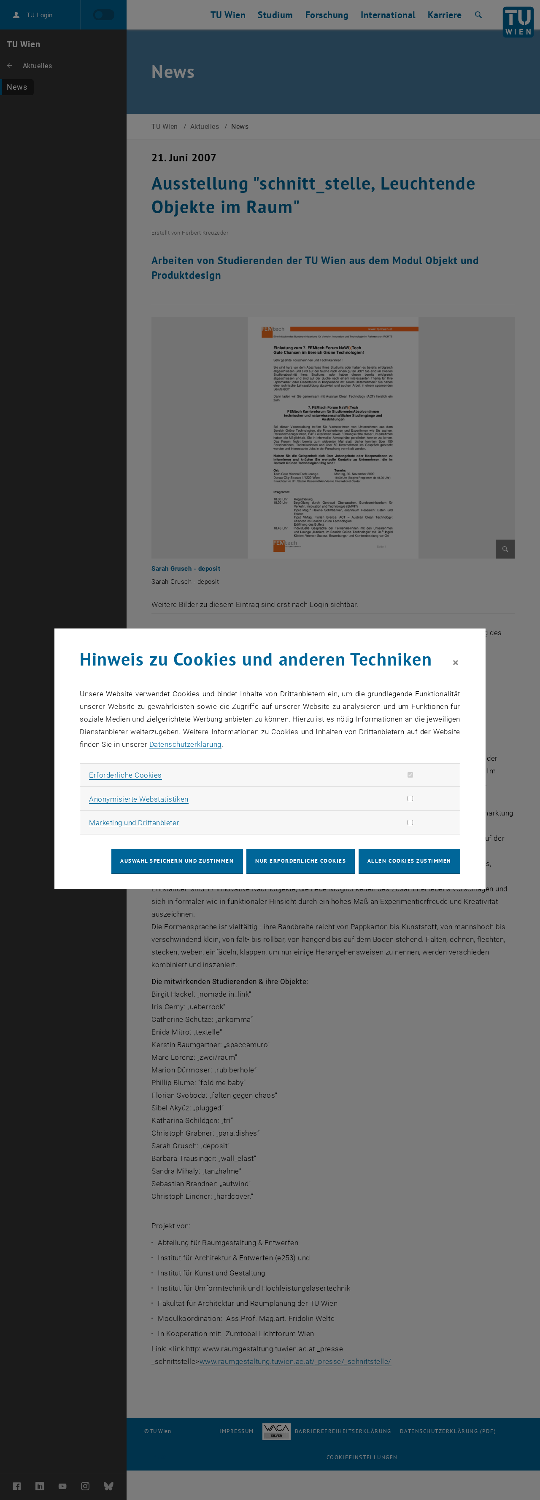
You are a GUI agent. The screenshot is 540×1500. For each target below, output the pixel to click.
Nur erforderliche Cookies (300, 860)
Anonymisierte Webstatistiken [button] (138, 799)
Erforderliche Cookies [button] (125, 775)
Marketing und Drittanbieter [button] (134, 822)
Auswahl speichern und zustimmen (177, 860)
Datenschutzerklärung (185, 744)
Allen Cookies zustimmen (409, 860)
